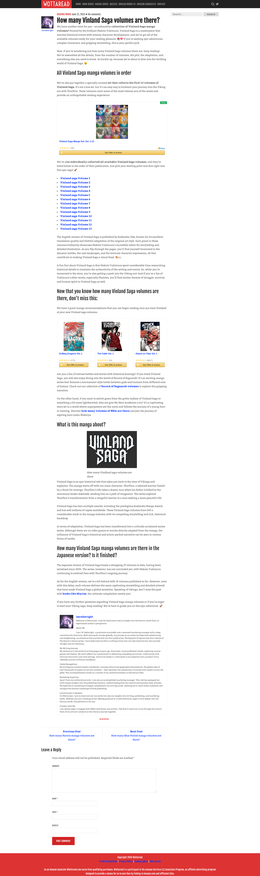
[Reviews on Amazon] (64, 148)
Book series (88, 4)
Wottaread (56, 4)
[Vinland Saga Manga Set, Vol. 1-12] (112, 122)
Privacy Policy (126, 861)
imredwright (47, 30)
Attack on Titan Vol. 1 (146, 353)
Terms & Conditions (108, 861)
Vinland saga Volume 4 (75, 190)
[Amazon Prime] (161, 148)
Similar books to (126, 4)
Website (55, 825)
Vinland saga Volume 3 (75, 186)
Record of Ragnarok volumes (120, 386)
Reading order (64, 14)
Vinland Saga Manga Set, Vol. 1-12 (76, 141)
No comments (94, 14)
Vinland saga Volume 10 (76, 216)
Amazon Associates (146, 4)
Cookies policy (141, 861)
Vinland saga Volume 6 (75, 199)
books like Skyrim (74, 593)
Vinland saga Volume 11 (76, 220)
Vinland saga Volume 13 (76, 228)
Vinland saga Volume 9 (75, 211)
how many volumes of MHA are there (105, 410)
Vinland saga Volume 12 (76, 224)
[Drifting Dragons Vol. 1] (73, 336)
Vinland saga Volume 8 (75, 207)
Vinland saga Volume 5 (75, 195)
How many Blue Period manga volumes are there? (136, 735)
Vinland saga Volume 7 (75, 203)
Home (78, 4)
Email (55, 812)
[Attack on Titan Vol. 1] (150, 336)
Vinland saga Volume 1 (75, 178)
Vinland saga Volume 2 (75, 182)
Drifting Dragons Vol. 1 (70, 353)
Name (55, 798)
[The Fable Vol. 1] (112, 336)
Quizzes (113, 4)
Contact (161, 4)
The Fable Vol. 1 (105, 353)
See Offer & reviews (113, 152)
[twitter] (217, 4)
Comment (55, 766)
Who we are (155, 861)
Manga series (101, 4)
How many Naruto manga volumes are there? (71, 735)
